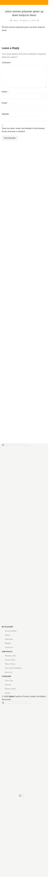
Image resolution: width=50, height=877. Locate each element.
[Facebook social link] (18, 2)
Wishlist (8, 643)
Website (5, 114)
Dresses (8, 685)
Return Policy (10, 664)
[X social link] (21, 2)
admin (15, 20)
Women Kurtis (10, 689)
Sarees (7, 693)
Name (5, 92)
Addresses (9, 639)
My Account (7, 627)
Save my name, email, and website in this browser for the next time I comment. (23, 129)
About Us (8, 672)
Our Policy (7, 652)
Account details (11, 631)
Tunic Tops (9, 680)
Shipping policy (10, 656)
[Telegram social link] (30, 2)
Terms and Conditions (13, 668)
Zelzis (11, 696)
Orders (7, 635)
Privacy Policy (10, 660)
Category (6, 676)
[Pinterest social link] (24, 2)
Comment (6, 63)
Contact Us (9, 647)
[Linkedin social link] (27, 2)
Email (5, 103)
